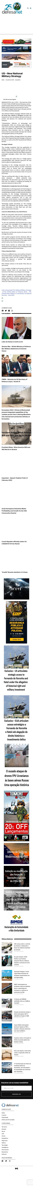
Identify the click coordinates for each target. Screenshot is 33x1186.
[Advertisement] (16, 23)
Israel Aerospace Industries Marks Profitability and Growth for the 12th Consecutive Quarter (14, 511)
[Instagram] (9, 1161)
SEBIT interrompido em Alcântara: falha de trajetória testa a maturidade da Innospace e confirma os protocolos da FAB (22, 988)
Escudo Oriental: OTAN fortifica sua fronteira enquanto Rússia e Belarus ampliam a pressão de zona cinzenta (22, 960)
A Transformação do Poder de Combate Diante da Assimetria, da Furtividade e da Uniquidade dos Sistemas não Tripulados (22, 1067)
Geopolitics (17, 79)
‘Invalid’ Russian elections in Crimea (15, 572)
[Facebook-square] (2, 1161)
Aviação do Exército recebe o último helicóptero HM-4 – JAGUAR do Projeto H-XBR (22, 1014)
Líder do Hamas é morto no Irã (12, 342)
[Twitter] (6, 1161)
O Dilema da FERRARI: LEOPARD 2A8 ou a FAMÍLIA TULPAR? (22, 1001)
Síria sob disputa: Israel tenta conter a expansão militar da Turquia (22, 1052)
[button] (28, 8)
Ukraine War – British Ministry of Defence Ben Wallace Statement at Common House (16, 349)
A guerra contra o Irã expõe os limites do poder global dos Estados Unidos (22, 1039)
